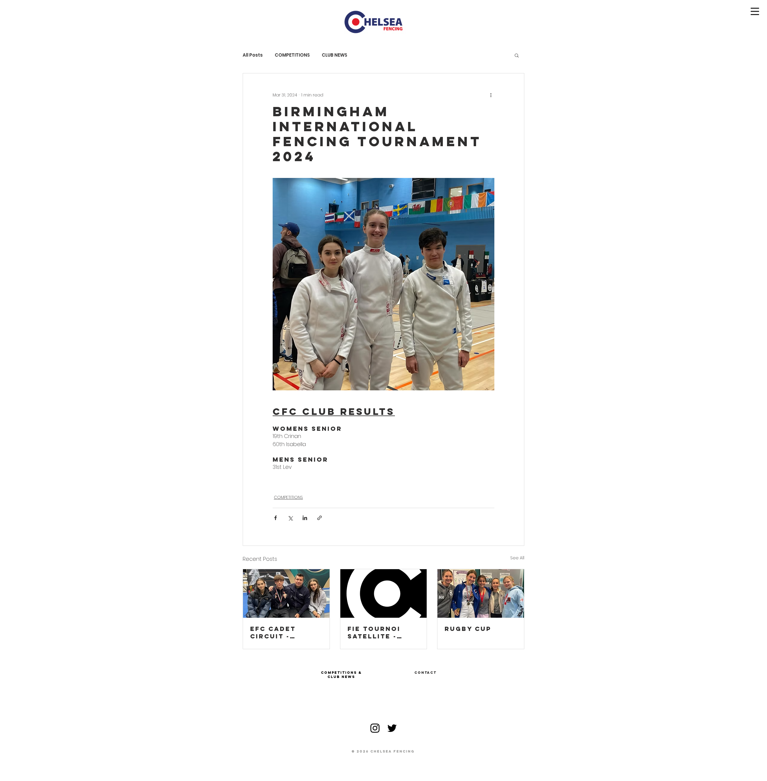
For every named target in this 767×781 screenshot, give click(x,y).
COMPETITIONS (292, 55)
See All (517, 558)
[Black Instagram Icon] (375, 728)
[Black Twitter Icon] (392, 728)
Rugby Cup (468, 628)
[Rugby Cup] (480, 593)
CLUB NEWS (334, 55)
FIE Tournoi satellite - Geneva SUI (374, 632)
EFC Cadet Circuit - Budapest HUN (281, 632)
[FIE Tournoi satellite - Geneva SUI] (383, 593)
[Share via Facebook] (275, 518)
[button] (755, 11)
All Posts (253, 55)
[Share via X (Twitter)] (290, 518)
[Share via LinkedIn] (305, 518)
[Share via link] (319, 518)
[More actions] (490, 95)
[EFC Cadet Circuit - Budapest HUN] (286, 593)
